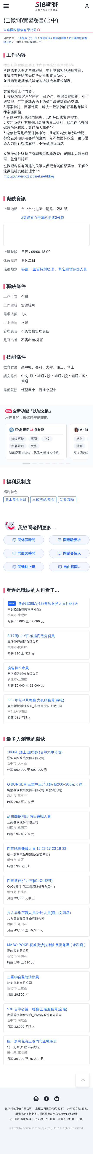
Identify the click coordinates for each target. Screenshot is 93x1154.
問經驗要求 (72, 540)
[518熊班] (46, 6)
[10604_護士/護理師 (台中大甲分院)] (46, 761)
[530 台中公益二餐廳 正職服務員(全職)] (46, 1018)
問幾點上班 (26, 567)
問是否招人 (72, 553)
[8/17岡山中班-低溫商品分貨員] (46, 644)
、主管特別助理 (41, 269)
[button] (26, 463)
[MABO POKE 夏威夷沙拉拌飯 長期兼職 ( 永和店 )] (46, 953)
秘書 (24, 269)
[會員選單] (87, 6)
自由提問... (72, 567)
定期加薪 (67, 499)
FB (46, 1098)
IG (36, 1098)
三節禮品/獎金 (43, 499)
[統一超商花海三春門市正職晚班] (46, 1050)
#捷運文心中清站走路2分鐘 (42, 217)
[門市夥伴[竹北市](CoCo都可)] (46, 889)
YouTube (56, 1098)
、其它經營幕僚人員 (71, 269)
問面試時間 (26, 553)
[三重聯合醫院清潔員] (46, 986)
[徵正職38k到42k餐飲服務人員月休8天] (46, 612)
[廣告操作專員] (46, 677)
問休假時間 (26, 540)
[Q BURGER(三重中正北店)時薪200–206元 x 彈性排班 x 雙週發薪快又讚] (46, 793)
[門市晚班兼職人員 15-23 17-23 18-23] (46, 857)
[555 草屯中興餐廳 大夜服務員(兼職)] (46, 709)
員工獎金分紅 (16, 499)
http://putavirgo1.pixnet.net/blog (28, 176)
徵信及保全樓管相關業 (53, 38)
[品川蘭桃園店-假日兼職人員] (46, 825)
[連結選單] (6, 6)
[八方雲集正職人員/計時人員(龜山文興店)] (46, 921)
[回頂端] (82, 1079)
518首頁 (22, 38)
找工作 (33, 38)
